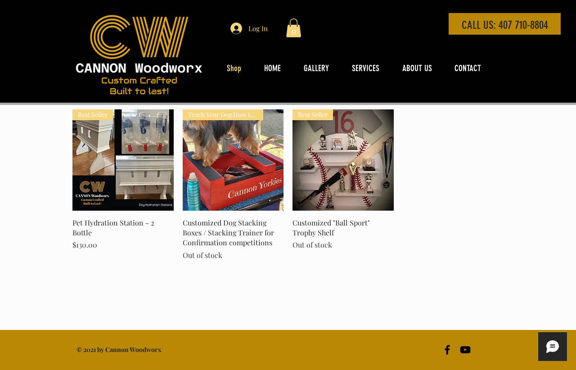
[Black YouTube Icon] (465, 349)
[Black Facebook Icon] (447, 349)
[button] (294, 27)
